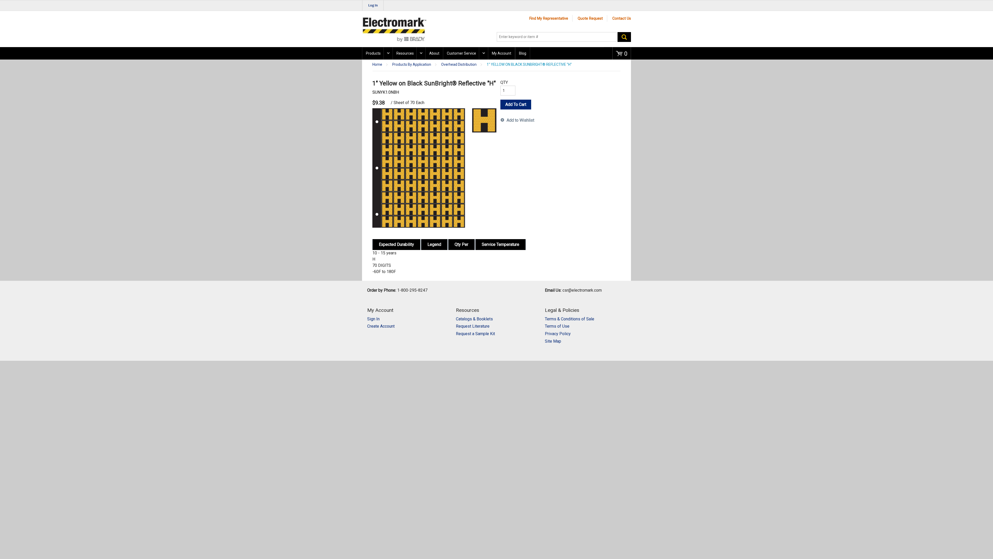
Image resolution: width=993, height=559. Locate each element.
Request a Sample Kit (475, 333)
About (434, 53)
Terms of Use (557, 326)
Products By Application (411, 65)
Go (624, 37)
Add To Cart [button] (515, 104)
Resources (405, 53)
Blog (522, 53)
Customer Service (461, 53)
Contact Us (621, 18)
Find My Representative (548, 18)
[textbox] (556, 37)
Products (373, 53)
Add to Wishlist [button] (520, 120)
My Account (501, 53)
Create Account (381, 326)
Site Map (553, 341)
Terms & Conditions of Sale (569, 319)
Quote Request (590, 18)
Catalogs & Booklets (474, 319)
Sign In (373, 319)
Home (377, 65)
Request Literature (473, 326)
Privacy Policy (558, 333)
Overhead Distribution (459, 65)
